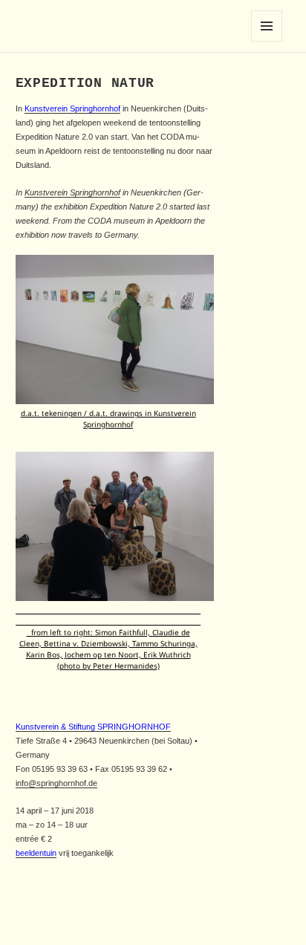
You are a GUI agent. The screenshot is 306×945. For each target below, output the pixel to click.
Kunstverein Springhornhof (72, 108)
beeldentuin (36, 852)
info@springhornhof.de (56, 783)
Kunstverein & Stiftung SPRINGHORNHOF (93, 726)
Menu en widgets (267, 41)
